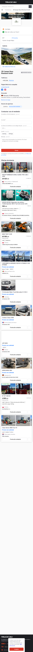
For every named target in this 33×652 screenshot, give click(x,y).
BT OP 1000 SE (6, 396)
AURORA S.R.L (5, 273)
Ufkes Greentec (5, 436)
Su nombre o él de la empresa (10, 114)
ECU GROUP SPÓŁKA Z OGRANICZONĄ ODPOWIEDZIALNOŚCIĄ (15, 215)
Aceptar (16, 649)
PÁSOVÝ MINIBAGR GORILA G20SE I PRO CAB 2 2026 (15, 175)
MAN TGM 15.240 (7, 234)
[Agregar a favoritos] (29, 186)
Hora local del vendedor (14, 106)
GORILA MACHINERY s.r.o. (7, 183)
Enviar (16, 150)
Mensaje (5, 136)
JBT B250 (5, 343)
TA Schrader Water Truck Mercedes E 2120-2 (14, 292)
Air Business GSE (6, 299)
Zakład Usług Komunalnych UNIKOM (9, 244)
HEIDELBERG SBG (7, 370)
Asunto (5, 131)
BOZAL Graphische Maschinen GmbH (10, 377)
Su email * (3, 120)
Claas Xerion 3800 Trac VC (9, 427)
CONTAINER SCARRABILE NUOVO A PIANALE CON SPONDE (16, 264)
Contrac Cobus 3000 (8, 317)
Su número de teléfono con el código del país (14, 125)
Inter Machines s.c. (6, 409)
